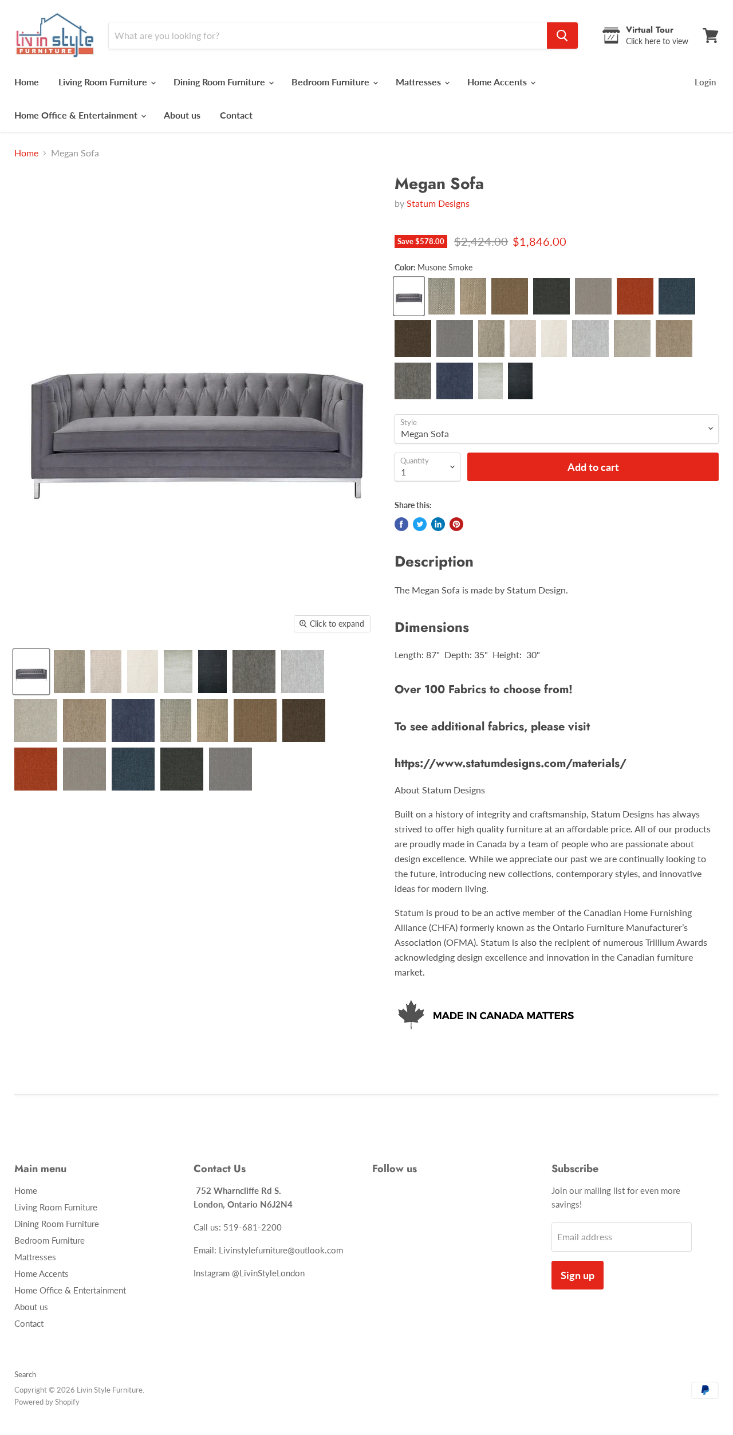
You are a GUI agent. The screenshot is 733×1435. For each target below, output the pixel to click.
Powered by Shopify (47, 1401)
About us (182, 114)
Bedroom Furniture (331, 81)
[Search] (562, 35)
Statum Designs (438, 203)
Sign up (577, 1275)
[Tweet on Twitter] (420, 524)
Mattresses (419, 81)
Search (25, 1374)
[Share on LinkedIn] (438, 524)
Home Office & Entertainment (77, 114)
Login (705, 82)
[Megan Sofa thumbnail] (31, 671)
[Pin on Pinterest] (456, 524)
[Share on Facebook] (401, 524)
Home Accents (498, 81)
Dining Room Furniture (220, 81)
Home (26, 81)
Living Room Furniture (103, 81)
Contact (236, 114)
